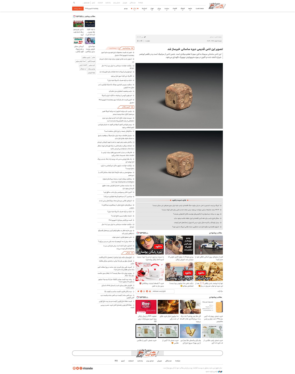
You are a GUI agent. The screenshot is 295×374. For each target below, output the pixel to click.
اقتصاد (175, 8)
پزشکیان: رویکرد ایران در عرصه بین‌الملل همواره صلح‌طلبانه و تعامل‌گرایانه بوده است (118, 180)
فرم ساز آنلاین (91, 61)
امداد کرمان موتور (81, 61)
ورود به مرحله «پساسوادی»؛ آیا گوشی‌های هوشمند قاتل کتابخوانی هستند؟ (196, 214)
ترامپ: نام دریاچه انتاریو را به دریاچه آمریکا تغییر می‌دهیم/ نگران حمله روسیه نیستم (118, 112)
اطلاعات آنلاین (217, 6)
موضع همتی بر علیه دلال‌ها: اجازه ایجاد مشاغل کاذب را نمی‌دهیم (116, 173)
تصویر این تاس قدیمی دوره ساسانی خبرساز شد (195, 49)
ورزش (159, 8)
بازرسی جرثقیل (86, 57)
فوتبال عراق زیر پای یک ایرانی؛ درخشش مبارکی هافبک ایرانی (116, 262)
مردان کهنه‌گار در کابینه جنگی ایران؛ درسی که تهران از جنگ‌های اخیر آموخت (196, 222)
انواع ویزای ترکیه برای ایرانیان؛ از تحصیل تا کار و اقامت (115, 257)
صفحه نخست (200, 8)
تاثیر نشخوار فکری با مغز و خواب (122, 237)
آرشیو (93, 3)
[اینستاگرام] (81, 368)
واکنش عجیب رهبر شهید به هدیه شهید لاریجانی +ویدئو (115, 142)
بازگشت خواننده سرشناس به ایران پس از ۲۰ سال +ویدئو (118, 66)
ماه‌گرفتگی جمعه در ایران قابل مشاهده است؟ (118, 131)
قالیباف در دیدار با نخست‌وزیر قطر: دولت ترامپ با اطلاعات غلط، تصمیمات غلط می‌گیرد (117, 154)
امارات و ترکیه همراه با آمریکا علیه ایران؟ (119, 80)
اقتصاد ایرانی (83, 65)
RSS (116, 361)
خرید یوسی (92, 65)
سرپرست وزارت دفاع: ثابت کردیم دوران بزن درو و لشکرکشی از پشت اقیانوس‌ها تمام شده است (118, 119)
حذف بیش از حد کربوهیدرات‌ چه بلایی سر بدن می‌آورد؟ (115, 241)
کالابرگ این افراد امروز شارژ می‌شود (121, 76)
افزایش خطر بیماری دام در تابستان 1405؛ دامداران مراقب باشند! (118, 286)
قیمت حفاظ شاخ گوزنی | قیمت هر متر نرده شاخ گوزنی (115, 301)
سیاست (166, 8)
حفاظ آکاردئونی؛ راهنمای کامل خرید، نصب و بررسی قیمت (117, 306)
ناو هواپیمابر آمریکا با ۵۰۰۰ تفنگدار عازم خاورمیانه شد (115, 72)
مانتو (93, 57)
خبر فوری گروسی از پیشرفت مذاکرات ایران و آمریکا (117, 95)
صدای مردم (116, 3)
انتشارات (100, 3)
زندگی (134, 8)
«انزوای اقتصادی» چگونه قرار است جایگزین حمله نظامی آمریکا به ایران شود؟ (195, 227)
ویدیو (125, 8)
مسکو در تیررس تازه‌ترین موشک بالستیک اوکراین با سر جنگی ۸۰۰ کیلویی (116, 86)
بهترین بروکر (91, 69)
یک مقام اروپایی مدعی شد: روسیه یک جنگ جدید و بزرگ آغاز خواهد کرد (115, 160)
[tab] (127, 48)
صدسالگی (133, 3)
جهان (152, 8)
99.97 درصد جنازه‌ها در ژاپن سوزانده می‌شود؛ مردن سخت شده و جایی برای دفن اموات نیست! (190, 209)
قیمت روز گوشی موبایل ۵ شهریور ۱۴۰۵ (120, 220)
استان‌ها (144, 8)
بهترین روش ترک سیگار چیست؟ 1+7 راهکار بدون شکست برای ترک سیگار (116, 274)
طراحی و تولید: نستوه (212, 372)
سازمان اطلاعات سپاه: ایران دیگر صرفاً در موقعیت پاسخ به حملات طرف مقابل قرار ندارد (116, 137)
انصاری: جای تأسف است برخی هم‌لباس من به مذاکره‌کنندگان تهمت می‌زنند (118, 247)
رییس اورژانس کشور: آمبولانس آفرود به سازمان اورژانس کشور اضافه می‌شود (116, 126)
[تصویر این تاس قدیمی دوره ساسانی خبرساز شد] (179, 95)
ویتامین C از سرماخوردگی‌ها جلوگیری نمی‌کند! (118, 196)
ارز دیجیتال (83, 69)
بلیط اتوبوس (91, 73)
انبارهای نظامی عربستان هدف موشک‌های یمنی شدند (115, 200)
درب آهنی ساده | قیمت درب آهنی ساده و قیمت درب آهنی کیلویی (117, 296)
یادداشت (108, 3)
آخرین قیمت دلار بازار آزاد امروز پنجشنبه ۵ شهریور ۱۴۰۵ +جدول (116, 101)
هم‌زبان (125, 3)
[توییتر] (77, 368)
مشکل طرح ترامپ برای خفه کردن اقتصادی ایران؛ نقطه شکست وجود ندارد (196, 218)
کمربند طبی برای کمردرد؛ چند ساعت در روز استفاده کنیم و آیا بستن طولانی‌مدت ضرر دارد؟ (116, 268)
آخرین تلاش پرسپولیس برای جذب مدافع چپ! (117, 192)
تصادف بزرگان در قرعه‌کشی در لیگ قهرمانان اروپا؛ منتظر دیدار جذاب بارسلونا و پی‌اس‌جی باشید (116, 147)
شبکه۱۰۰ (140, 3)
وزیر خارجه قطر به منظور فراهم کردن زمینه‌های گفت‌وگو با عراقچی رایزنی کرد (116, 232)
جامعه (190, 8)
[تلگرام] (74, 368)
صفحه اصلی (218, 37)
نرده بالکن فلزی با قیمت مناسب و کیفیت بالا (118, 291)
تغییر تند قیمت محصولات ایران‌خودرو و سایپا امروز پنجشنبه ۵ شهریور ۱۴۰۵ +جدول (117, 54)
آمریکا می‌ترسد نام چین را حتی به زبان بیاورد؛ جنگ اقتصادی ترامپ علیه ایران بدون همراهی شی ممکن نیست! (186, 205)
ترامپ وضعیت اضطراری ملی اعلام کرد (120, 91)
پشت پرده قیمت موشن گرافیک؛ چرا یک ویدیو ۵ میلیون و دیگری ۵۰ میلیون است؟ (116, 280)
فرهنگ (183, 8)
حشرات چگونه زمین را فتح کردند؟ (121, 216)
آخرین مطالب (126, 107)
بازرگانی (128, 253)
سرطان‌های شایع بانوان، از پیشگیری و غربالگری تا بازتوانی (118, 206)
